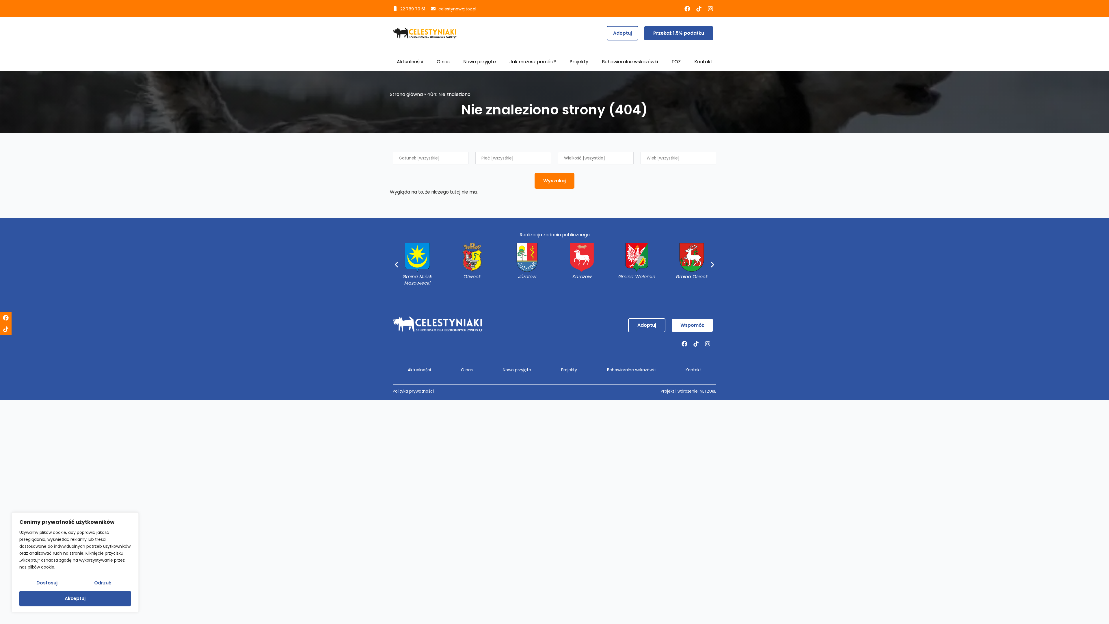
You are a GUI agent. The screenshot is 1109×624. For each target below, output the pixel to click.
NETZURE (708, 391)
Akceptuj (75, 598)
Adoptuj (622, 33)
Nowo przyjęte (479, 61)
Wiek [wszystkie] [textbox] (663, 158)
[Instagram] (710, 8)
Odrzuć (102, 583)
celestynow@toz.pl (457, 9)
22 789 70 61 (412, 9)
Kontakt (703, 61)
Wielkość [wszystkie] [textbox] (584, 158)
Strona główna (406, 94)
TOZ (676, 61)
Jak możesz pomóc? (532, 61)
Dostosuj (46, 583)
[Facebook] (687, 8)
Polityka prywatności (413, 391)
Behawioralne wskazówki (630, 61)
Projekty (579, 61)
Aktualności (410, 61)
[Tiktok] (699, 8)
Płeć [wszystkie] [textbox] (497, 158)
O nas (443, 61)
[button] (396, 264)
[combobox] (431, 158)
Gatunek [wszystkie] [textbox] (419, 158)
